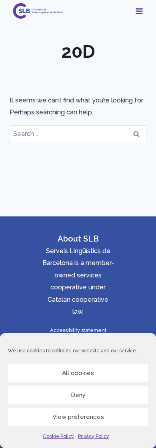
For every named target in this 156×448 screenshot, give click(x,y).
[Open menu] (139, 11)
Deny (78, 395)
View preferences (78, 416)
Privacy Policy (93, 436)
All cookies (78, 373)
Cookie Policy (58, 436)
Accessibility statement (78, 330)
